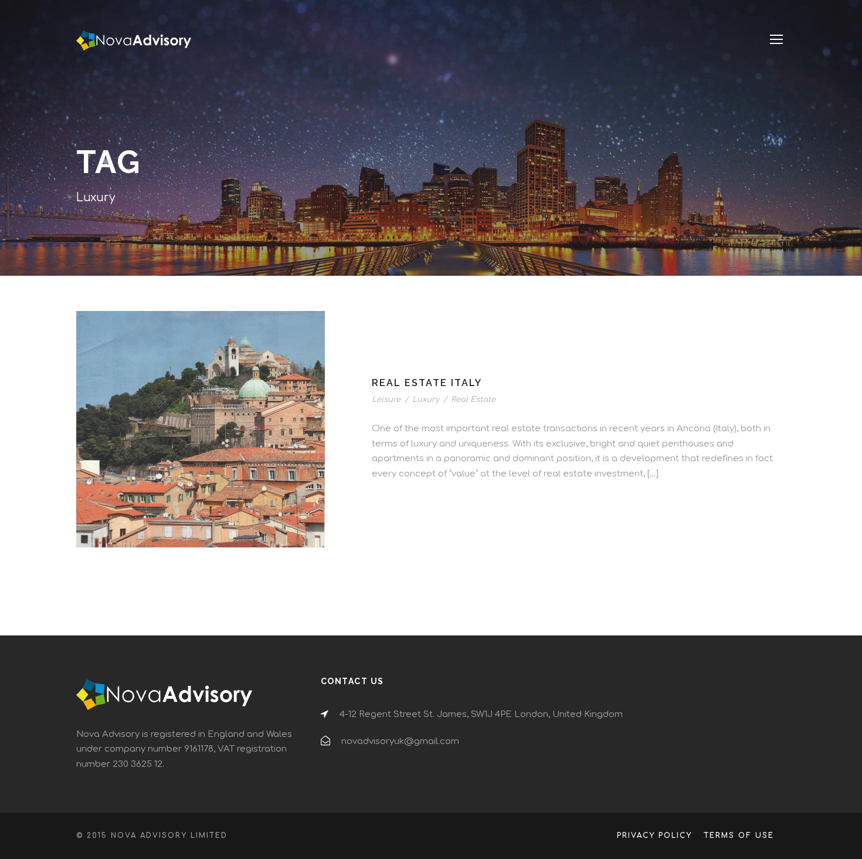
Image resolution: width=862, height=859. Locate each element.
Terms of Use (739, 835)
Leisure (386, 399)
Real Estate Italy (427, 382)
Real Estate (473, 399)
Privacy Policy (654, 835)
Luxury (425, 399)
